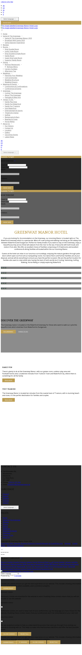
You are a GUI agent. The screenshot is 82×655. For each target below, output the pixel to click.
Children (4, 178)
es (3, 10)
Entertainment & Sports (14, 110)
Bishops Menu (12, 67)
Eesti (47, 562)
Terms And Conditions (15, 546)
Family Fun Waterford (13, 104)
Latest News (9, 137)
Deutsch (6, 494)
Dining (5, 62)
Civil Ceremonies (11, 78)
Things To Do (8, 100)
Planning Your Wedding (13, 75)
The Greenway (8, 331)
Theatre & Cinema (11, 113)
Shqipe (29, 569)
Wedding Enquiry (11, 82)
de (4, 6)
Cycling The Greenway (13, 93)
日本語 (46, 567)
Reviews (6, 45)
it (3, 14)
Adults (3, 169)
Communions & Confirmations (16, 86)
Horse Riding (9, 121)
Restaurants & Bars (12, 117)
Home (5, 34)
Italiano (5, 503)
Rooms (5, 47)
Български (31, 564)
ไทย (33, 567)
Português (58, 567)
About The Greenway (13, 95)
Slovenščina (36, 569)
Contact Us (9, 128)
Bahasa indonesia (71, 564)
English (5, 496)
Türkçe (28, 567)
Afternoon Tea (10, 71)
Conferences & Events (13, 89)
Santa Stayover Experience (15, 43)
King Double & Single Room (15, 54)
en (4, 8)
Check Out (4, 167)
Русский (4, 569)
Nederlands (21, 567)
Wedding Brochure (12, 80)
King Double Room (12, 49)
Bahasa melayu (16, 564)
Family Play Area (11, 102)
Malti (25, 564)
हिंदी (51, 564)
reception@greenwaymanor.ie (19, 484)
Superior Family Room (13, 60)
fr (3, 12)
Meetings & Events (10, 84)
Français (6, 501)
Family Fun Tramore (12, 106)
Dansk (34, 562)
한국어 (51, 567)
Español (6, 498)
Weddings (7, 73)
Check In (4, 165)
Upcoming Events (11, 135)
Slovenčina (45, 569)
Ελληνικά (41, 562)
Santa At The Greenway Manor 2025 (18, 38)
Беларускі (39, 564)
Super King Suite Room (13, 58)
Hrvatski (61, 564)
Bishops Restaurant (12, 64)
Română (10, 569)
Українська (39, 567)
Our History (9, 126)
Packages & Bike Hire (13, 97)
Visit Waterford (10, 108)
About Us (6, 124)
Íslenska (8, 567)
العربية (51, 562)
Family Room (9, 56)
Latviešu (74, 562)
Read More (8, 380)
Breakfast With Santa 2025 (15, 40)
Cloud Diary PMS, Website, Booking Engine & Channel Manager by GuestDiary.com (32, 543)
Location (8, 130)
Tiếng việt (71, 567)
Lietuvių (68, 562)
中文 (51, 569)
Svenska (17, 569)
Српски (23, 569)
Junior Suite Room (11, 51)
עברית (3, 567)
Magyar (55, 564)
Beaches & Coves (11, 119)
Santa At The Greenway (12, 36)
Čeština (46, 564)
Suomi (56, 562)
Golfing (7, 115)
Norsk (14, 567)
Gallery (7, 132)
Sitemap (67, 543)
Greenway (7, 91)
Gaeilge (61, 562)
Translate (17, 576)
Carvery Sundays (11, 69)
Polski (65, 567)
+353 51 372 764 (7, 2)
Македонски (6, 564)
